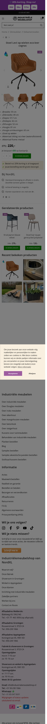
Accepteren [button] (13, 373)
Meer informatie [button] (24, 367)
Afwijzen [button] (32, 373)
